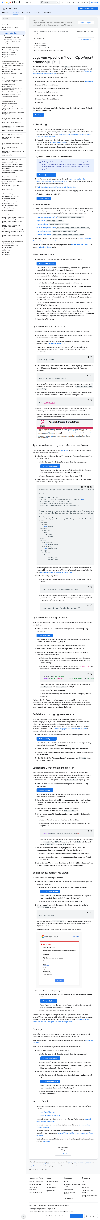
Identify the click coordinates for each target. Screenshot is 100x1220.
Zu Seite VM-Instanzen (50, 1058)
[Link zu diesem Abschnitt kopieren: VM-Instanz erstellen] (56, 255)
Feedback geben (85, 39)
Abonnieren (76, 1216)
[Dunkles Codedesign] (88, 357)
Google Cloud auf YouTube (87, 1191)
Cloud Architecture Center (70, 1193)
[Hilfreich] (89, 31)
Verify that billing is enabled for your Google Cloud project (56, 187)
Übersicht (5, 12)
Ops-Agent (89, 81)
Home (34, 31)
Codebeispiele (68, 1189)
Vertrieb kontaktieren (35, 1192)
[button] (12, 30)
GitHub (66, 1181)
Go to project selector (46, 175)
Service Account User (44, 231)
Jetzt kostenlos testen (87, 8)
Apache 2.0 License (47, 1164)
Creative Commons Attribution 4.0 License (80, 1162)
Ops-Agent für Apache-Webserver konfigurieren (56, 572)
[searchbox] (13, 18)
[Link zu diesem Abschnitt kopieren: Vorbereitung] (49, 125)
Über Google (32, 1205)
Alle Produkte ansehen (36, 1181)
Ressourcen (47, 12)
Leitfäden (15, 12)
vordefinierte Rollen (44, 247)
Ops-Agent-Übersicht (47, 1112)
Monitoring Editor (43, 224)
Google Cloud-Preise (35, 1184)
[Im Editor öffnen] (88, 487)
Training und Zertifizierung (68, 1197)
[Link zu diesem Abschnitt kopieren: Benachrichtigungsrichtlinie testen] (70, 873)
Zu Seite (46, 264)
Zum (45, 635)
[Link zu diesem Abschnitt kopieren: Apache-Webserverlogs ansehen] (69, 618)
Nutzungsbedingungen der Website (58, 1205)
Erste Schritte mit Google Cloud (72, 1185)
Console (67, 2)
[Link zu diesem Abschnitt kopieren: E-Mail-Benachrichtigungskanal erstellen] (77, 714)
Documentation (43, 31)
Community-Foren (52, 1181)
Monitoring (46, 1141)
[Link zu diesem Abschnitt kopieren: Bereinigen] (46, 1029)
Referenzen (26, 12)
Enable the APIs (44, 198)
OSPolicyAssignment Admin (46, 228)
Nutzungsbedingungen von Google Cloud (42, 1208)
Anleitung (38, 115)
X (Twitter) (85, 1187)
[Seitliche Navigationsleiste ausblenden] (23, 1216)
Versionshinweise (51, 1187)
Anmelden (94, 2)
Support (48, 1184)
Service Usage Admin (44, 235)
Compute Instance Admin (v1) (47, 217)
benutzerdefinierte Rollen (79, 245)
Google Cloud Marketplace (33, 1188)
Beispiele (37, 12)
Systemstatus (50, 1190)
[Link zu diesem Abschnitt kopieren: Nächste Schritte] (52, 1101)
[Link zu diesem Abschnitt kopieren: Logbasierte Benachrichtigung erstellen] (76, 768)
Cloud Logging (12, 8)
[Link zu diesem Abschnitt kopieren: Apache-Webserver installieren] (67, 327)
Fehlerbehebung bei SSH (56, 344)
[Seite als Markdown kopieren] (55, 62)
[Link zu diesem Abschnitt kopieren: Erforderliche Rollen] (52, 204)
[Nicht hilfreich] (92, 31)
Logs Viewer (41, 221)
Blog (83, 1181)
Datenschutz (42, 1205)
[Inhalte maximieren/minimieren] (45, 38)
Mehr (27, 2)
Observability (53, 31)
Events (84, 1184)
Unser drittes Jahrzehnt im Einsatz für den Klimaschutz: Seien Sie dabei (52, 1212)
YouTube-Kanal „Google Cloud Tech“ (89, 1196)
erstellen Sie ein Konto (58, 142)
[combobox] (50, 2)
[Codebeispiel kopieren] (91, 357)
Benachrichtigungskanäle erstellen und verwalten (70, 729)
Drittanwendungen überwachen (50, 1116)
